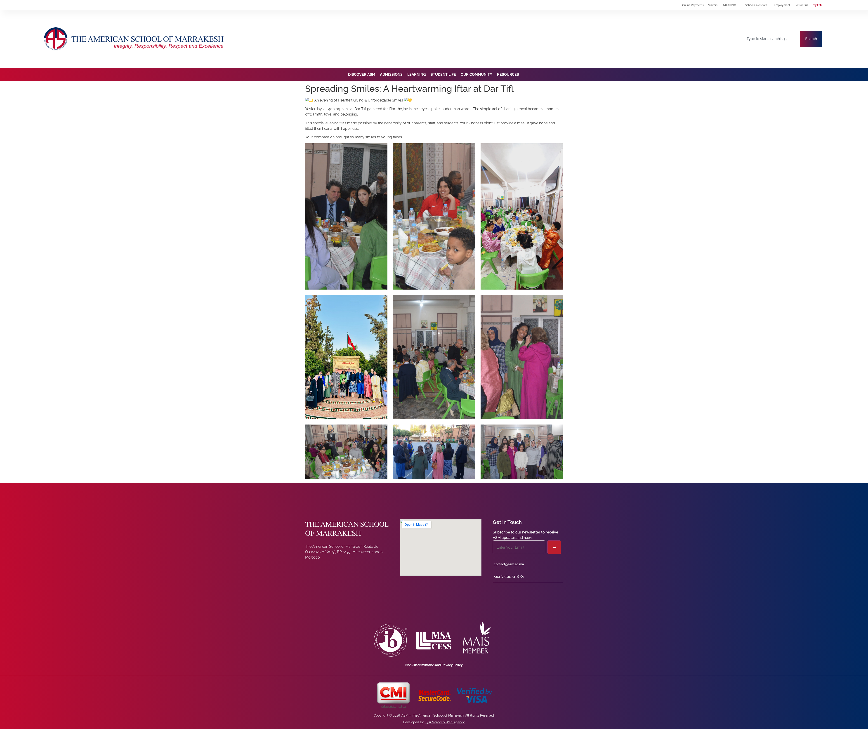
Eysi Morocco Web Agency (445, 722)
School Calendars (756, 5)
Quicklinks (729, 5)
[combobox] (770, 39)
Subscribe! (554, 547)
